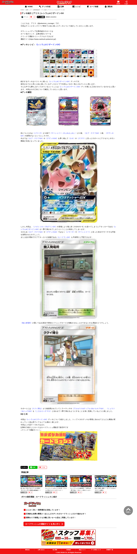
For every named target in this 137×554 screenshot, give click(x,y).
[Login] (126, 2)
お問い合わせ (41, 549)
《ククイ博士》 (37, 408)
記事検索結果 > (37, 9)
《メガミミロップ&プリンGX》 (45, 227)
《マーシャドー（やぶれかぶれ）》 (63, 133)
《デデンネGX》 (51, 138)
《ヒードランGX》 (64, 237)
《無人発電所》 (26, 323)
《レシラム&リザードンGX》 (48, 44)
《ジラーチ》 (38, 133)
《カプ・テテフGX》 (92, 133)
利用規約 (68, 549)
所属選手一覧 (109, 549)
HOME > (23, 9)
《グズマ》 (81, 138)
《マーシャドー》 (84, 232)
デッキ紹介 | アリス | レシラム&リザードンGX (53, 9)
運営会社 (27, 549)
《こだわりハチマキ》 (43, 411)
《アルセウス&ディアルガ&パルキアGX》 (88, 408)
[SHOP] (118, 2)
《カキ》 (71, 138)
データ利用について (96, 549)
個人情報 (55, 549)
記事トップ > (29, 9)
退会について (82, 549)
